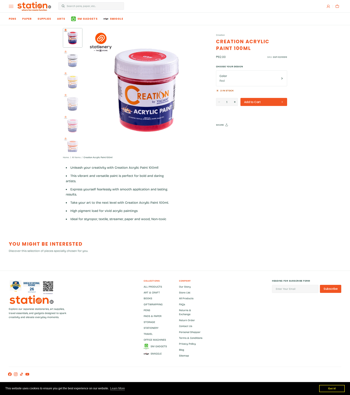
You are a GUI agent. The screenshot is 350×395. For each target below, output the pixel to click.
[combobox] (94, 6)
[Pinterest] (236, 134)
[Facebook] (229, 134)
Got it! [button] (332, 388)
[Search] (62, 6)
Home (66, 157)
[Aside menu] (12, 6)
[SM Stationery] (34, 6)
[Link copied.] (243, 134)
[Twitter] (222, 134)
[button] (328, 6)
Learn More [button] (117, 388)
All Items (76, 157)
